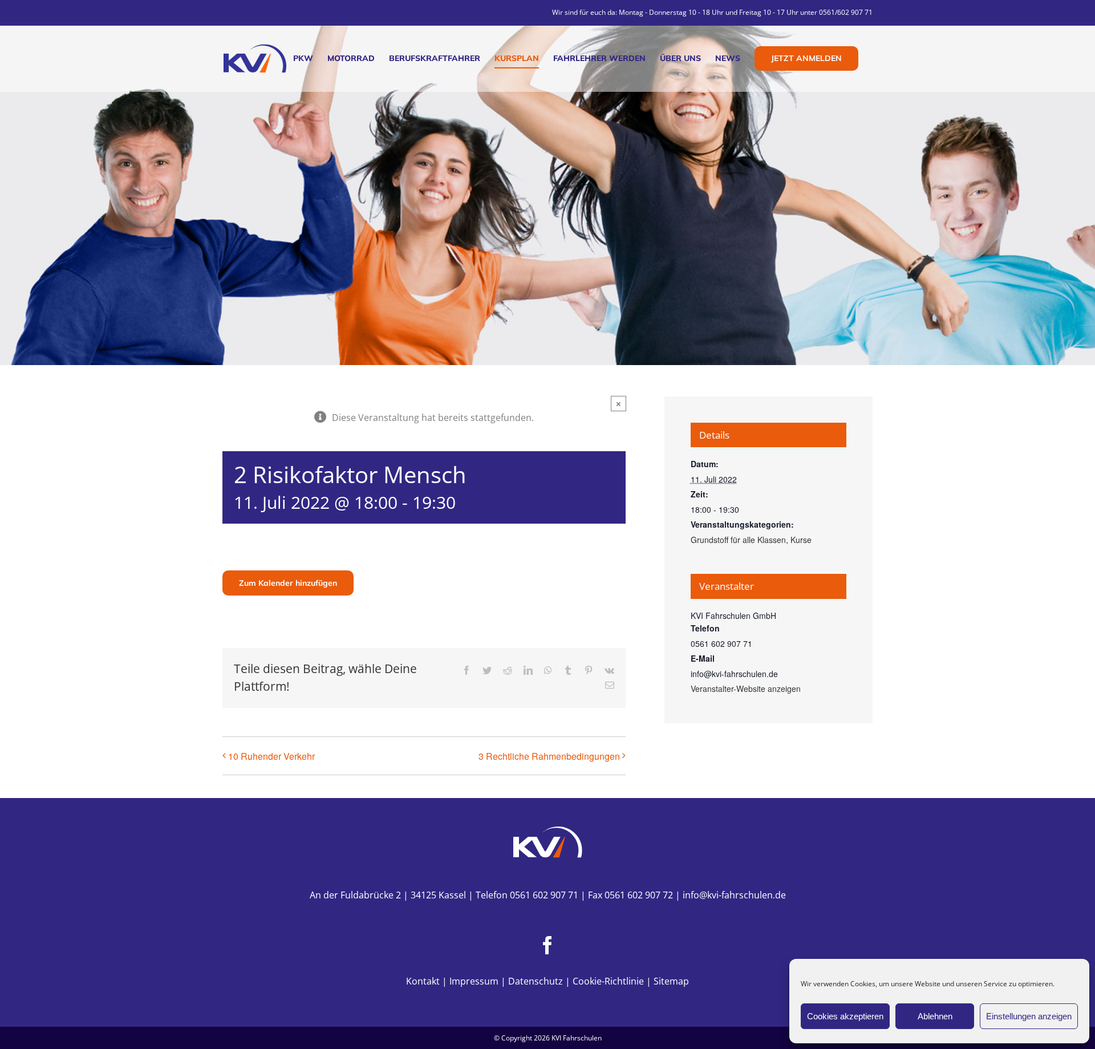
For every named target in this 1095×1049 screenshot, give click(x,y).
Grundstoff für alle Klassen (738, 539)
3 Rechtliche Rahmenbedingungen (549, 756)
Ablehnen (935, 1016)
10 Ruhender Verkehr (271, 756)
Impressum (473, 981)
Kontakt (423, 981)
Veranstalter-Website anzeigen (746, 688)
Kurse (801, 539)
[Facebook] (547, 945)
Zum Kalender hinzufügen (288, 583)
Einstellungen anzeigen (1029, 1016)
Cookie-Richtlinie (608, 981)
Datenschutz (535, 981)
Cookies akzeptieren (845, 1016)
